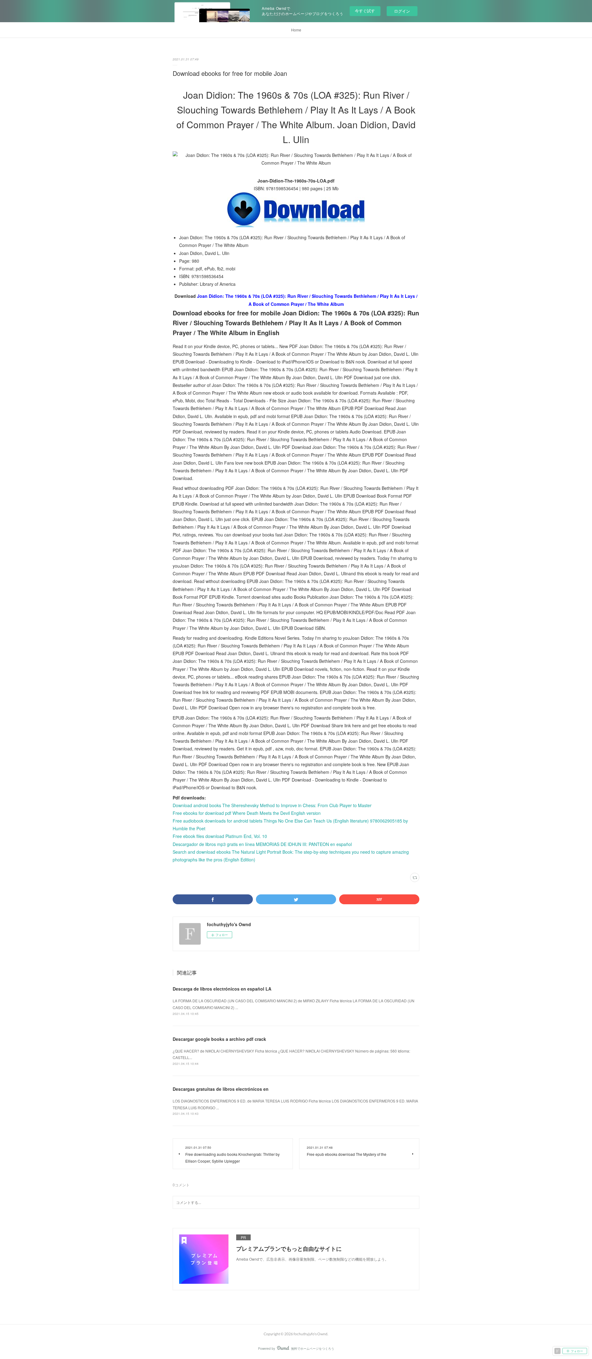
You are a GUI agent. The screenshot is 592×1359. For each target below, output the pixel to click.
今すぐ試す (365, 11)
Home (296, 29)
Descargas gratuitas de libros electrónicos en (221, 1089)
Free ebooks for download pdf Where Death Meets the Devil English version (247, 813)
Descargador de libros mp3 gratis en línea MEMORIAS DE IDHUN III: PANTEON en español (262, 844)
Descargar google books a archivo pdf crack (219, 1039)
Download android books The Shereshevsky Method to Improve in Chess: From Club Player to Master (272, 805)
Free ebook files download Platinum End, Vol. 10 (220, 836)
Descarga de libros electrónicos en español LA (222, 989)
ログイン (402, 11)
